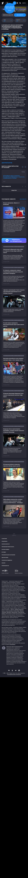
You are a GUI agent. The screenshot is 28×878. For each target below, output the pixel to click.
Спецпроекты (4, 541)
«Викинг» (22, 610)
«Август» (12, 609)
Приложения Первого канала (8, 546)
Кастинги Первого (5, 549)
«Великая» (9, 612)
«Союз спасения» (9, 610)
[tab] (20, 15)
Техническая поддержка (7, 560)
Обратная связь (5, 557)
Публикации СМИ (5, 565)
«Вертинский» (14, 612)
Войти (24, 3)
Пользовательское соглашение (8, 554)
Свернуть (14, 535)
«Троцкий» (4, 612)
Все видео (4, 552)
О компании (4, 538)
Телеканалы (12, 644)
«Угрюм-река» (16, 610)
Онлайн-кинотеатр (5, 573)
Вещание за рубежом (18, 573)
